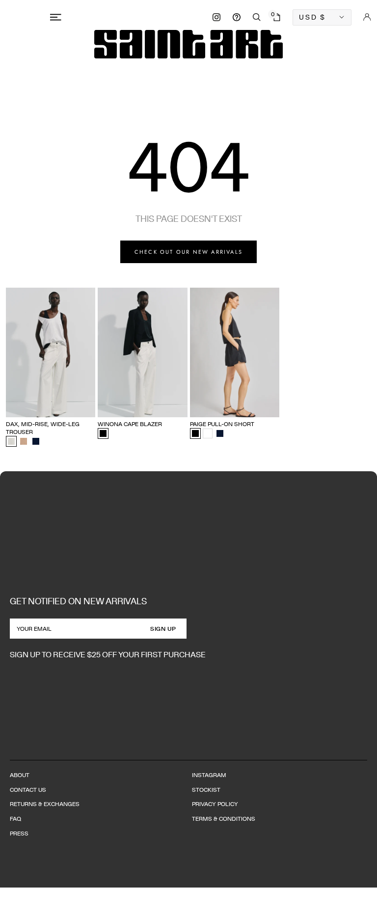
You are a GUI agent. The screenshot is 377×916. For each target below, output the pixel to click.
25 (25, 393)
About (19, 775)
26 (41, 393)
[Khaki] (23, 441)
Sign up (163, 628)
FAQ (15, 818)
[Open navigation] (57, 17)
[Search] (257, 17)
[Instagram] (216, 17)
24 (9, 393)
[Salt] (11, 441)
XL (159, 407)
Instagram (209, 775)
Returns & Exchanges (45, 804)
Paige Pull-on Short (222, 424)
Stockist (206, 789)
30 (9, 407)
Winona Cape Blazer (130, 424)
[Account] (367, 17)
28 (73, 393)
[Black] (103, 433)
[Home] (188, 44)
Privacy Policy (215, 804)
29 (89, 393)
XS (102, 407)
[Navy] (36, 441)
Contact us (28, 789)
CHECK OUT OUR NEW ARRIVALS (188, 252)
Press (19, 833)
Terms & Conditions (223, 818)
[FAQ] (237, 17)
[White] (208, 433)
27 (57, 393)
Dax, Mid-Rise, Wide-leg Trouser (43, 428)
